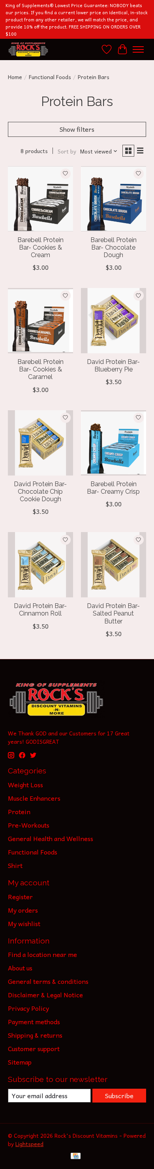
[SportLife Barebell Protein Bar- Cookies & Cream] (40, 198)
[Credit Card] (76, 1157)
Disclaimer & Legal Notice (45, 994)
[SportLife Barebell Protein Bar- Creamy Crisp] (113, 443)
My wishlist (24, 923)
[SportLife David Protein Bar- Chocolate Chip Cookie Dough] (40, 443)
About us (20, 967)
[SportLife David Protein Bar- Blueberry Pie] (113, 320)
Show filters (77, 129)
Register (20, 896)
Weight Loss (25, 784)
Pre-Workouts (28, 825)
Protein (19, 811)
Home (15, 77)
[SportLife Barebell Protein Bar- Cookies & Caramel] (40, 320)
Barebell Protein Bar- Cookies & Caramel (40, 369)
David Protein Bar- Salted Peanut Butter (113, 613)
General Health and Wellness (50, 838)
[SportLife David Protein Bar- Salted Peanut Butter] (113, 564)
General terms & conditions (48, 981)
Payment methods (34, 1021)
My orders (23, 910)
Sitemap (20, 1062)
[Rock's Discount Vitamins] (28, 49)
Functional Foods (50, 77)
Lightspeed (29, 1144)
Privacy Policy (28, 1008)
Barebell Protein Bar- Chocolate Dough (113, 247)
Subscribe (119, 1095)
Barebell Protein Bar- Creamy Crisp (113, 487)
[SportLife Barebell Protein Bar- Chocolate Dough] (113, 198)
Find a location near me (42, 954)
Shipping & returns (35, 1035)
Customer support (34, 1048)
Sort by (67, 151)
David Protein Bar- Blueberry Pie (113, 365)
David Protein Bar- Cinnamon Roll (40, 609)
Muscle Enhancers (34, 798)
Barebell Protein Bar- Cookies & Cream (40, 247)
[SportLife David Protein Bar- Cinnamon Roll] (40, 564)
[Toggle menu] (138, 49)
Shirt (15, 865)
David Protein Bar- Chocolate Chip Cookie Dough (40, 491)
